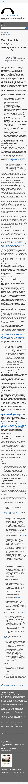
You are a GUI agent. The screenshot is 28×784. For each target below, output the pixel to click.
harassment (7, 685)
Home (9, 34)
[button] (2, 23)
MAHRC (6, 637)
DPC (19, 579)
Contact (3, 25)
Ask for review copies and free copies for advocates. (13, 775)
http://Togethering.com (6, 750)
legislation (22, 685)
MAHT (20, 563)
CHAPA (6, 503)
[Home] (7, 9)
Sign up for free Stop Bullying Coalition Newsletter (12, 733)
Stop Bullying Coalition (9, 15)
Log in (2, 1)
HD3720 (3, 413)
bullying (3, 685)
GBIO (23, 612)
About (7, 61)
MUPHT (24, 535)
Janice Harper (18, 215)
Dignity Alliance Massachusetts (11, 512)
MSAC (19, 597)
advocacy (17, 685)
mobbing (13, 685)
